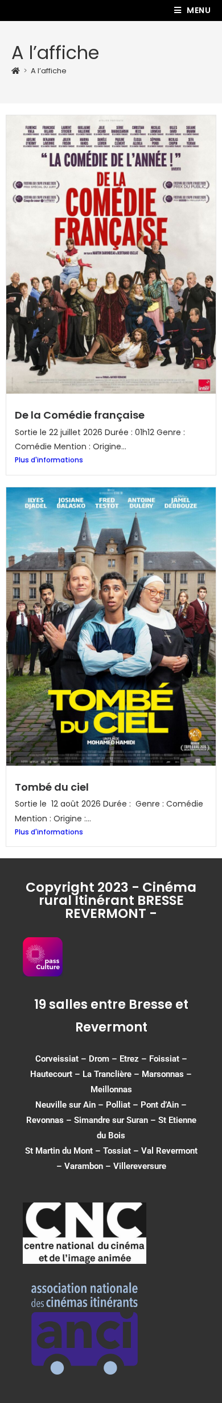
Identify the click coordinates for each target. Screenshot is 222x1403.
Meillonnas (111, 1089)
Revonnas (45, 1120)
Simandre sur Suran (111, 1120)
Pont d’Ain (160, 1105)
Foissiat (164, 1059)
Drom (99, 1059)
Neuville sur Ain (65, 1105)
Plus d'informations (49, 460)
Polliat (118, 1105)
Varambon (83, 1166)
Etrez (129, 1059)
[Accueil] (15, 70)
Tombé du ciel (52, 787)
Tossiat (117, 1151)
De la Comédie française (80, 415)
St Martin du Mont (59, 1151)
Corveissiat (57, 1059)
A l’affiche (49, 70)
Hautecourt (51, 1074)
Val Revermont (169, 1151)
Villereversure (139, 1166)
